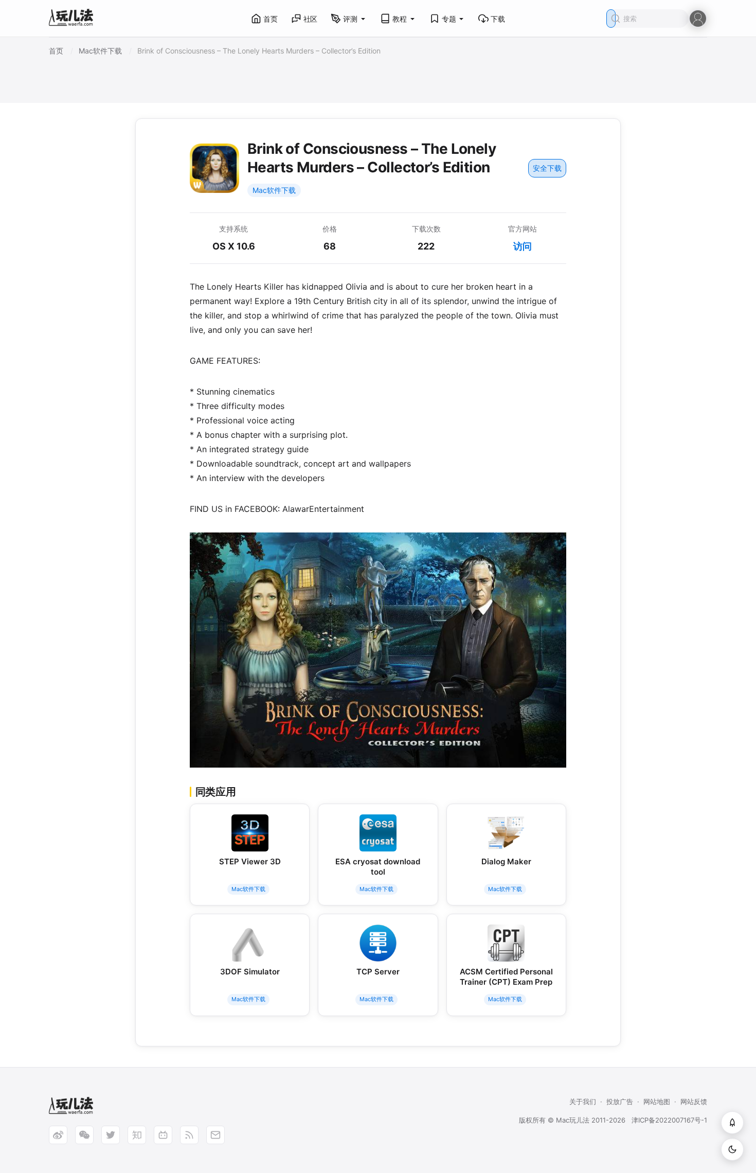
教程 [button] (399, 18)
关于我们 (582, 1101)
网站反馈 (693, 1101)
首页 (270, 18)
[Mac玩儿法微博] (58, 1135)
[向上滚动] (732, 1122)
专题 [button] (449, 18)
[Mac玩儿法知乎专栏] (137, 1135)
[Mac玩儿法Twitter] (110, 1135)
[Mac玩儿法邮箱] (215, 1135)
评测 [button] (350, 18)
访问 (522, 246)
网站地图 (656, 1101)
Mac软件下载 (274, 190)
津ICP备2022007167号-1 (669, 1120)
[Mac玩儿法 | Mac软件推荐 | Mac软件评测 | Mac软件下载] (74, 18)
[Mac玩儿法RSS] (189, 1135)
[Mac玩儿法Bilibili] (163, 1135)
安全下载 (547, 168)
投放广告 (619, 1101)
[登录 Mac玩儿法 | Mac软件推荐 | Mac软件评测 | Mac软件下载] (698, 17)
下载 (498, 18)
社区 (310, 18)
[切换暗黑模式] (732, 1149)
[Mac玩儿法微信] (84, 1135)
